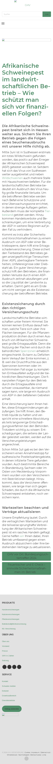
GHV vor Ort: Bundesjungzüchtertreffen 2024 (28, 556)
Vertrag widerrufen (12, 709)
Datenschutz (45, 752)
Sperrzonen (28, 351)
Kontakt (5, 681)
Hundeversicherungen (10, 610)
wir (22, 536)
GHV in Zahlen (8, 656)
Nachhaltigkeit (23, 755)
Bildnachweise (35, 755)
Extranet (5, 691)
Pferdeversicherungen (10, 619)
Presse (5, 651)
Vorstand (5, 646)
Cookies (27, 752)
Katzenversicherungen (11, 614)
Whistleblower (12, 755)
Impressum (35, 752)
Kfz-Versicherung (8, 629)
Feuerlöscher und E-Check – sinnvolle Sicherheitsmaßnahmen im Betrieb (26, 568)
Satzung (5, 660)
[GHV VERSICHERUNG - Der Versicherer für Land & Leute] (26, 5)
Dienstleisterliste (8, 700)
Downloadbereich (9, 696)
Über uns (5, 641)
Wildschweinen (12, 178)
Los (46, 14)
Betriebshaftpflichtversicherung (14, 624)
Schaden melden (9, 686)
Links (44, 755)
